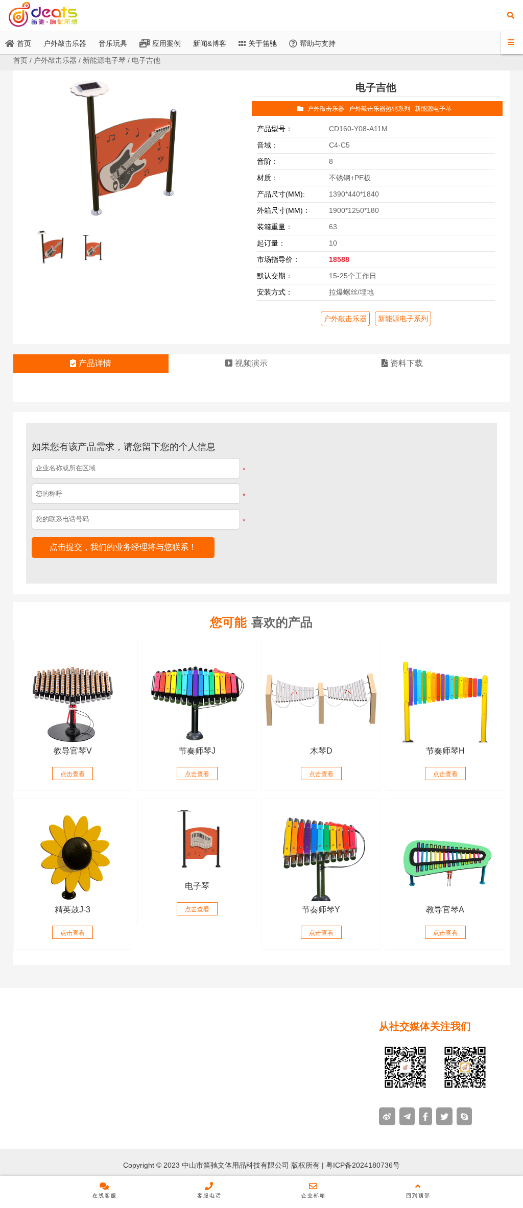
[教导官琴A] (445, 850)
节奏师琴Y (321, 909)
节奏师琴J (197, 750)
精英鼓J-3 (72, 909)
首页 (20, 60)
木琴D (321, 750)
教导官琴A (445, 909)
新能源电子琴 (104, 60)
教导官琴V (73, 750)
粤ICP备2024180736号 (362, 1165)
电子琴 (197, 886)
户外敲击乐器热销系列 (379, 108)
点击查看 (72, 774)
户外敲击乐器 (55, 60)
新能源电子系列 (403, 319)
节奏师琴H (445, 750)
